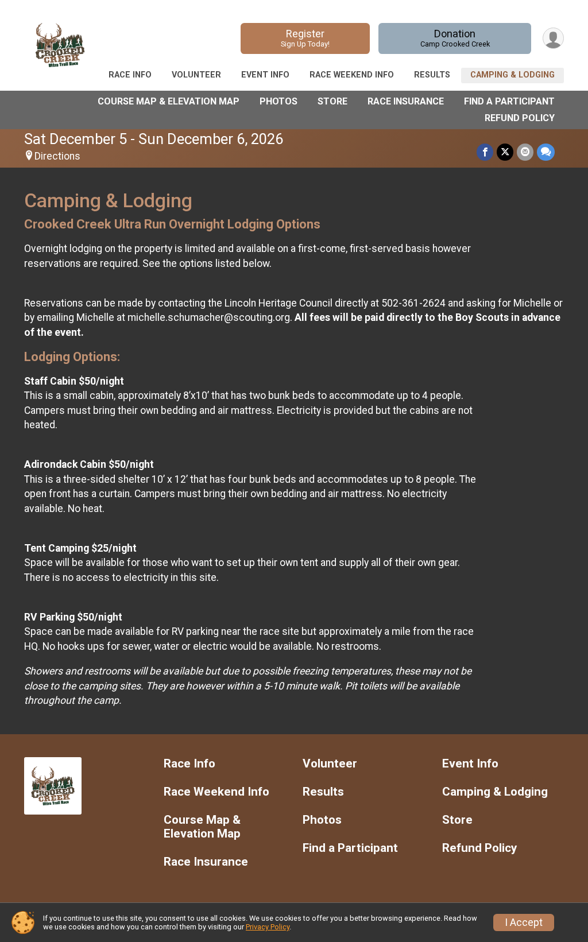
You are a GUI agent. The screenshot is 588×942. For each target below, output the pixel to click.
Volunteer (196, 75)
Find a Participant (509, 101)
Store (332, 101)
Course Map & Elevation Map (168, 101)
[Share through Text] (546, 152)
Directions (57, 156)
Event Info (265, 75)
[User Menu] (553, 38)
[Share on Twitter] (505, 152)
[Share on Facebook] (485, 152)
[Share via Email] (525, 152)
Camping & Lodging (512, 75)
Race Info (130, 75)
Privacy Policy (267, 926)
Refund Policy (520, 118)
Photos (278, 101)
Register (305, 38)
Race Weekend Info (352, 75)
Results (432, 75)
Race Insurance (406, 101)
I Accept (524, 922)
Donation (455, 38)
